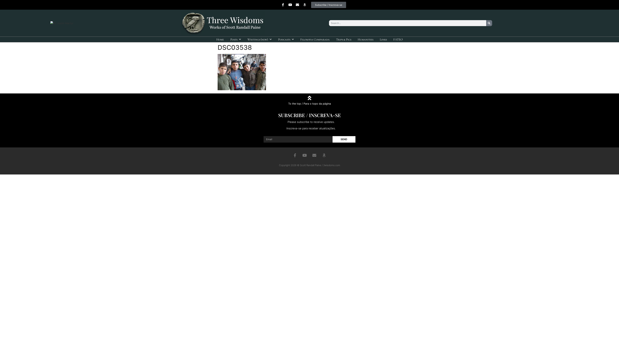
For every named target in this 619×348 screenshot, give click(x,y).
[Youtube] (290, 5)
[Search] (489, 23)
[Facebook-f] (283, 5)
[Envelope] (297, 5)
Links (383, 39)
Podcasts (284, 39)
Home (220, 39)
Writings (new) (257, 39)
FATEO (398, 39)
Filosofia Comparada (315, 39)
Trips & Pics (343, 39)
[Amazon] (304, 5)
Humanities (365, 39)
